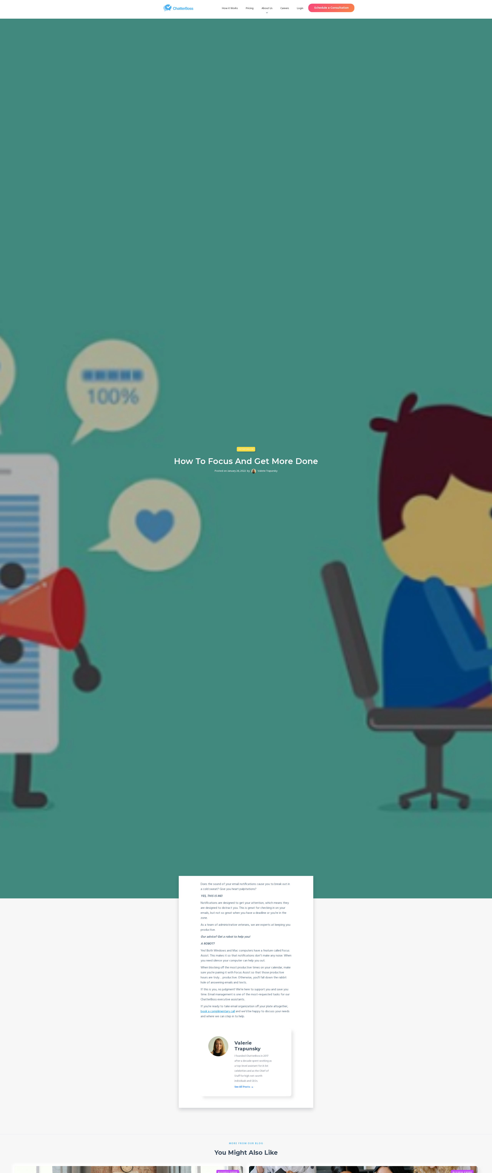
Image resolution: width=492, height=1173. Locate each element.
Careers (284, 8)
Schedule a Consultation (331, 7)
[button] (266, 8)
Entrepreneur (246, 449)
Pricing (249, 8)
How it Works (230, 8)
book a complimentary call (218, 1011)
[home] (178, 8)
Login (300, 8)
